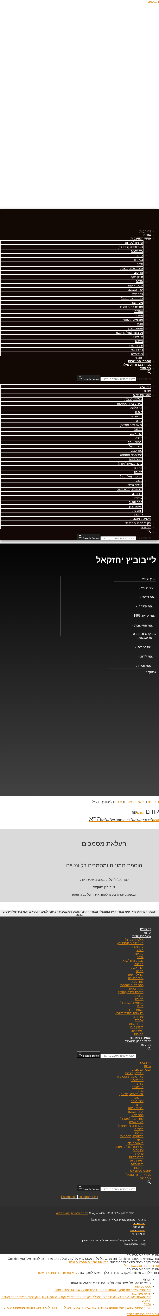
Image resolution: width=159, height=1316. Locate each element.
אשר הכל (130, 1265)
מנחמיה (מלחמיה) (131, 319)
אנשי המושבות (140, 238)
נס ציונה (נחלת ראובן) (129, 332)
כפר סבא (137, 294)
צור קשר (145, 368)
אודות (147, 235)
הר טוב (138, 272)
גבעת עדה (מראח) (131, 268)
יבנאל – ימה (135, 285)
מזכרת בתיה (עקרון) (130, 306)
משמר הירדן (135, 328)
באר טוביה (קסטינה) (130, 246)
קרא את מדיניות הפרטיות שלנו (88, 1262)
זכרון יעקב (136, 276)
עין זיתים (137, 337)
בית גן (139, 255)
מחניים (138, 311)
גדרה (140, 264)
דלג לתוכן (153, 1)
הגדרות (154, 1265)
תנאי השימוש (63, 1213)
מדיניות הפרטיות (79, 1213)
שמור (155, 1314)
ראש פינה (137, 354)
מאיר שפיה (136, 302)
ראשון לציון (136, 349)
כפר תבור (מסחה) (132, 298)
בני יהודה (137, 259)
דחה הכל (142, 1265)
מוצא (140, 324)
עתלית (139, 341)
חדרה (139, 281)
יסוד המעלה (135, 289)
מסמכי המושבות (139, 361)
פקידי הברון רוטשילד (137, 364)
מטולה (139, 315)
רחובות (139, 357)
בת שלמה (137, 251)
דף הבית (145, 231)
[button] (149, 373)
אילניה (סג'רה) (134, 242)
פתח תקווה (136, 345)
